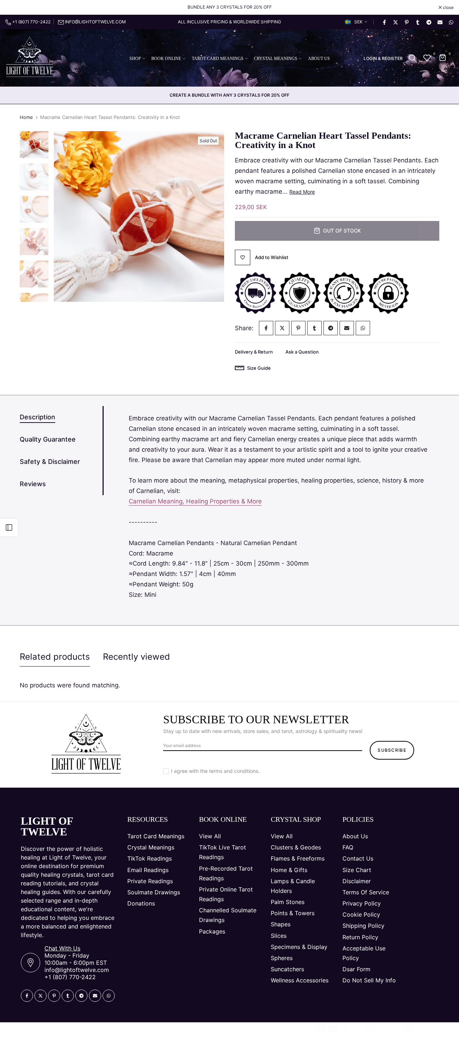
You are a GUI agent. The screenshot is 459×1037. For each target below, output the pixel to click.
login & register (383, 58)
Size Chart (356, 870)
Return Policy (360, 937)
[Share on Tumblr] (417, 22)
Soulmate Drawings (153, 892)
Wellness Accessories (299, 980)
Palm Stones (287, 901)
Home (26, 117)
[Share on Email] (440, 22)
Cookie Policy (361, 914)
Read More (302, 192)
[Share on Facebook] (384, 22)
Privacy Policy (361, 903)
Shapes (280, 924)
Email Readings (148, 870)
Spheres (282, 958)
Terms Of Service (365, 892)
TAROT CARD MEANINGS (217, 58)
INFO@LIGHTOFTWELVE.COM (95, 21)
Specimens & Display (299, 946)
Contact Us (357, 858)
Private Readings (150, 881)
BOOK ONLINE (166, 58)
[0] (427, 58)
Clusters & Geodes (296, 847)
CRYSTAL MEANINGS (275, 58)
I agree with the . (215, 771)
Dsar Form (356, 969)
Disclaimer (356, 881)
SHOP (135, 58)
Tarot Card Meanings (155, 836)
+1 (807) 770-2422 (31, 21)
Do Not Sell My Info (369, 980)
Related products (55, 656)
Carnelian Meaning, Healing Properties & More (195, 501)
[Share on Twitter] (395, 22)
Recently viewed (136, 656)
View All (210, 836)
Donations (141, 903)
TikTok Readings (149, 858)
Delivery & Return (254, 352)
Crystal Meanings (150, 847)
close (14, 7)
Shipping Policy (363, 925)
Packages (212, 931)
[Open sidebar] (9, 527)
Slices (279, 935)
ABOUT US (319, 58)
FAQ (347, 847)
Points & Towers (292, 913)
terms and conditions (233, 771)
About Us (355, 836)
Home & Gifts (289, 870)
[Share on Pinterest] (406, 22)
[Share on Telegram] (428, 22)
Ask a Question (302, 352)
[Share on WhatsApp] (451, 22)
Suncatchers (287, 969)
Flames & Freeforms (298, 858)
